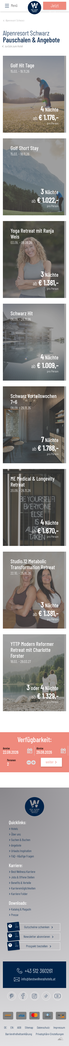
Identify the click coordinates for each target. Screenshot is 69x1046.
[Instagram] (34, 996)
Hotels (14, 829)
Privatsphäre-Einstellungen (50, 1034)
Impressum (59, 1027)
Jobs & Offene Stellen (22, 877)
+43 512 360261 (38, 970)
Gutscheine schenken (32, 926)
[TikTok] (46, 996)
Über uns (16, 834)
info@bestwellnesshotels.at (38, 979)
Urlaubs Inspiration (21, 851)
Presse (14, 915)
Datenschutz (43, 1027)
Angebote (16, 845)
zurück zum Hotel (14, 46)
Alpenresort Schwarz (15, 20)
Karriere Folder (19, 894)
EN (12, 1027)
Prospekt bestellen (31, 945)
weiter (50, 761)
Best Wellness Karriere (23, 871)
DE (5, 1027)
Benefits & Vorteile (21, 883)
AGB (19, 1027)
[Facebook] (23, 996)
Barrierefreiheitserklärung (18, 1034)
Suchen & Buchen (20, 840)
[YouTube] (57, 996)
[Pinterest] (11, 996)
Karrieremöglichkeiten (23, 888)
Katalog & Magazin (21, 909)
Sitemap (29, 1027)
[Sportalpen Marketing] (60, 1038)
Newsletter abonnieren (33, 936)
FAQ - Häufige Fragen (22, 856)
